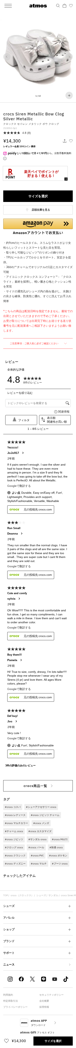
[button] (7, 56)
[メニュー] (8, 5)
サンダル (53, 895)
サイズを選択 (38, 196)
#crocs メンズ (41, 823)
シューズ (41, 895)
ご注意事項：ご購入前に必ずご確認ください (34, 343)
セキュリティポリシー (51, 994)
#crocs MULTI (59, 839)
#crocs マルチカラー (16, 823)
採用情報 (44, 1006)
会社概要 (44, 1000)
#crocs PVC (37, 855)
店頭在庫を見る (40, 209)
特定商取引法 (10, 1000)
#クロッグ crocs (14, 847)
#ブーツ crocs (60, 863)
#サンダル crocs (37, 839)
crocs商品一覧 (35, 786)
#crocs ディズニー (15, 863)
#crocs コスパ (13, 806)
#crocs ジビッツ (14, 839)
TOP (5, 895)
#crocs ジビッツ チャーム (45, 815)
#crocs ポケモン (58, 855)
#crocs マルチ (39, 863)
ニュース (9, 964)
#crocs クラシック (15, 855)
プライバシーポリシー (15, 1006)
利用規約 (8, 994)
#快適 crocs (56, 847)
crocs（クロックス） (22, 895)
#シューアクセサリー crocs (41, 806)
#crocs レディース (15, 815)
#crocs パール (36, 847)
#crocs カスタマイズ (39, 831)
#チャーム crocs (14, 831)
